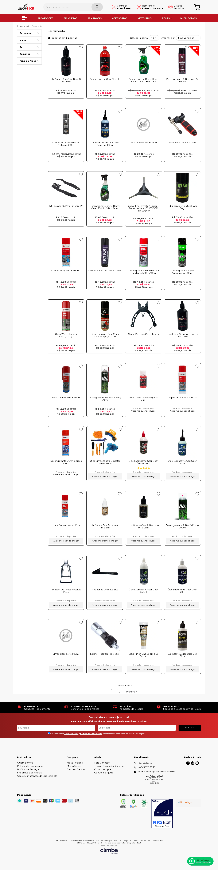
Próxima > (131, 691)
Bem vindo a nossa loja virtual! (109, 717)
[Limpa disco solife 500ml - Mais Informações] (66, 635)
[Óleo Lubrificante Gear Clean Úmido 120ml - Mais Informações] (143, 443)
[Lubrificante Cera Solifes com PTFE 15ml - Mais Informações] (105, 507)
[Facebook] (188, 764)
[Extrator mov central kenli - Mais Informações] (143, 124)
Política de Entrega (28, 769)
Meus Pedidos (75, 762)
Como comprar (103, 769)
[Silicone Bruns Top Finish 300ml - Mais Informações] (105, 252)
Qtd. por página (139, 38)
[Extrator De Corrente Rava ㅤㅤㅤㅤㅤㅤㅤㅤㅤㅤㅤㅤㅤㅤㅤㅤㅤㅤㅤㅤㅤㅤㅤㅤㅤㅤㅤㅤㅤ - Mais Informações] (182, 124)
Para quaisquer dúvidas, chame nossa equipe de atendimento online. (109, 721)
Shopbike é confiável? (29, 772)
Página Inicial (23, 26)
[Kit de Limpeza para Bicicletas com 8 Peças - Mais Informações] (105, 443)
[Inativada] (162, 813)
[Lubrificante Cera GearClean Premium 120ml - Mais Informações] (105, 124)
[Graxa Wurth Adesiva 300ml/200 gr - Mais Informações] (66, 316)
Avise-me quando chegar (143, 411)
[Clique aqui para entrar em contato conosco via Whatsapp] (200, 861)
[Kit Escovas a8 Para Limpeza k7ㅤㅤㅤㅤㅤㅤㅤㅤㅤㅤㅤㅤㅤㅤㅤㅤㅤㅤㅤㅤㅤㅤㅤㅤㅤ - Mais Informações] (66, 188)
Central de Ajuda (103, 772)
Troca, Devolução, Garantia (109, 766)
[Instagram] (192, 764)
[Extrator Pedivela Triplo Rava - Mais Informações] (105, 635)
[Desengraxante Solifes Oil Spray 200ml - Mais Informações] (182, 507)
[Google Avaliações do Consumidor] (188, 803)
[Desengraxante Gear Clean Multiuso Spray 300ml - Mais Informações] (105, 316)
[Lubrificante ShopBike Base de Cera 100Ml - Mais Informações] (182, 316)
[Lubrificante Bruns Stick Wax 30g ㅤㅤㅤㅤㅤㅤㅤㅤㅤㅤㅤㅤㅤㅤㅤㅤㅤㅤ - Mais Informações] (182, 188)
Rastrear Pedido (76, 769)
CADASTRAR (189, 727)
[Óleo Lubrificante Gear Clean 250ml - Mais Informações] (143, 571)
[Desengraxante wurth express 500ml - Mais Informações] (66, 443)
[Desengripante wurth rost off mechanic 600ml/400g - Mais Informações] (143, 252)
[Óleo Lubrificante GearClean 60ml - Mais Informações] (182, 443)
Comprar (66, 101)
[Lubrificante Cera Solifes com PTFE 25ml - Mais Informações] (143, 507)
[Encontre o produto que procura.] (97, 7)
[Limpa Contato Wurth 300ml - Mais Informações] (66, 379)
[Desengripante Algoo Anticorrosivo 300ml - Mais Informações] (182, 252)
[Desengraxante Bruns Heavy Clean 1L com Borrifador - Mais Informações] (143, 61)
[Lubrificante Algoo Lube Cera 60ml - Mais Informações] (182, 635)
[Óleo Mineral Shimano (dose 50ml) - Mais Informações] (143, 379)
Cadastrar (158, 8)
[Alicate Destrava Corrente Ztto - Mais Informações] (143, 316)
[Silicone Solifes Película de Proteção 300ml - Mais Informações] (66, 124)
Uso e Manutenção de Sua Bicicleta (37, 775)
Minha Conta (74, 766)
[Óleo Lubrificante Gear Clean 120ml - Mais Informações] (182, 571)
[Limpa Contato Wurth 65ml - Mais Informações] (66, 507)
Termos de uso (71, 734)
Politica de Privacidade (91, 734)
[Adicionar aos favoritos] (81, 47)
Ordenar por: (168, 37)
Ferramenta (37, 26)
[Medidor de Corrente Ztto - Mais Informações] (105, 571)
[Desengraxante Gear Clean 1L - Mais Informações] (105, 61)
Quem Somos (25, 762)
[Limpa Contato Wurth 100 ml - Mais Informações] (182, 379)
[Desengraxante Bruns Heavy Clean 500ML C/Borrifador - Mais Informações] (105, 188)
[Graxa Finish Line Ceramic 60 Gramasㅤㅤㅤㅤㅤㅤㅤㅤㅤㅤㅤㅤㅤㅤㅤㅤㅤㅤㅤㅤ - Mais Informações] (143, 635)
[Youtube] (197, 764)
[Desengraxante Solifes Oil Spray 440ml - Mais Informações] (105, 379)
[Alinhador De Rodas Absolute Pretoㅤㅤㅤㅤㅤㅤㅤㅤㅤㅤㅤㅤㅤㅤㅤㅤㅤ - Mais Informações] (66, 571)
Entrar (145, 8)
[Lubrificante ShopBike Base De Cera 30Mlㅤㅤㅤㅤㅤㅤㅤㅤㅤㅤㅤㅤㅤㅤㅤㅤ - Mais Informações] (66, 61)
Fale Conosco (102, 762)
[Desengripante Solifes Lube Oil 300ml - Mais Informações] (182, 61)
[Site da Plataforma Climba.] (109, 849)
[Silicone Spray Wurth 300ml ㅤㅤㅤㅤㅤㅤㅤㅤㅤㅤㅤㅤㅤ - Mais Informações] (66, 252)
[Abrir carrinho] (197, 7)
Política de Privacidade (30, 766)
